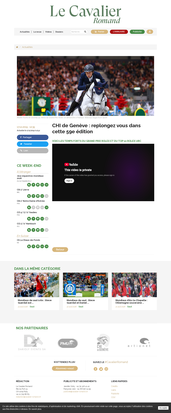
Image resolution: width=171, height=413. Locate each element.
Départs (33, 185)
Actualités (25, 32)
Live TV (46, 185)
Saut (32, 306)
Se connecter (150, 32)
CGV (113, 397)
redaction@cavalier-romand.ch (28, 397)
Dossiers (59, 32)
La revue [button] (37, 32)
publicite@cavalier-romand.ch (76, 392)
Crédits (114, 386)
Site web (29, 185)
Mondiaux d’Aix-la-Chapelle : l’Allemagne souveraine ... (131, 301)
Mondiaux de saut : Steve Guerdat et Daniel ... (81, 301)
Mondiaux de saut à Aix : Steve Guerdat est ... (35, 301)
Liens (113, 390)
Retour (60, 249)
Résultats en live (42, 185)
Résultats (38, 185)
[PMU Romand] (48, 342)
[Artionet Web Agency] (119, 342)
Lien (25, 150)
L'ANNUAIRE (119, 31)
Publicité (137, 31)
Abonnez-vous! (65, 368)
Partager (27, 137)
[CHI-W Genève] (84, 342)
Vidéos (48, 32)
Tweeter (27, 144)
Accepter (163, 408)
